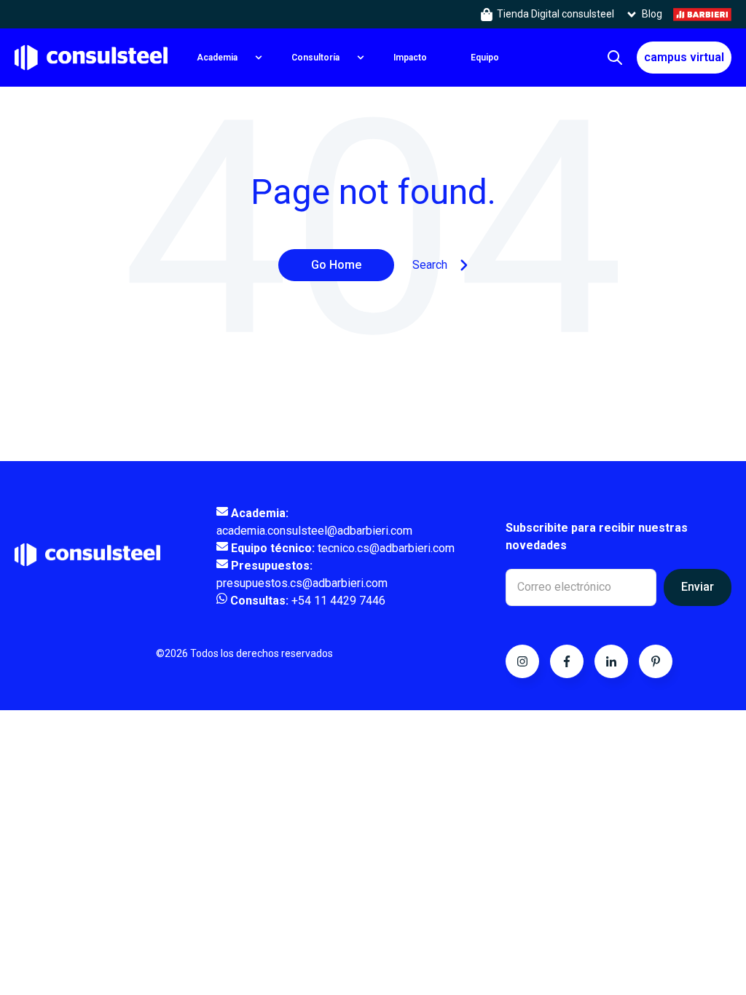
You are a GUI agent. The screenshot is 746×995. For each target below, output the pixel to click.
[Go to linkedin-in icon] (611, 661)
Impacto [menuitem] (410, 57)
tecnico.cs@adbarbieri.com (341, 548)
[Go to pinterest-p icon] (655, 661)
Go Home (336, 265)
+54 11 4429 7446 (307, 600)
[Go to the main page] (91, 57)
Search (429, 265)
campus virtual (684, 57)
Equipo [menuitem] (485, 57)
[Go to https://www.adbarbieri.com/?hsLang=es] (702, 14)
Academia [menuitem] (217, 57)
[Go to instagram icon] (522, 661)
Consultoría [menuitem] (315, 57)
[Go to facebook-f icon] (567, 661)
